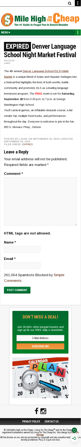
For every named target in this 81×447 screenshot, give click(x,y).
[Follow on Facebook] (37, 411)
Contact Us (52, 421)
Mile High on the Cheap (40, 20)
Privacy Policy (31, 421)
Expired (27, 144)
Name (10, 242)
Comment (13, 174)
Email (10, 259)
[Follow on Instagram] (43, 411)
